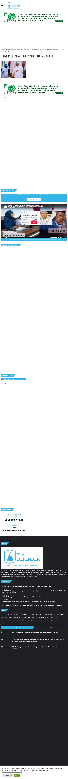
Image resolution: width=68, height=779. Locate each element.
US (23, 623)
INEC (36, 620)
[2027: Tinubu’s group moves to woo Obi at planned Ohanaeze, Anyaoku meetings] (5, 708)
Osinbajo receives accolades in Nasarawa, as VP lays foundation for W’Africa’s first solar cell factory (32, 49)
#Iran (15, 614)
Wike (28, 623)
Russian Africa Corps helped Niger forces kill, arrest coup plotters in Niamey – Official (36, 632)
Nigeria (51, 620)
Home (3, 49)
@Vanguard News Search (20, 617)
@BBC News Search (23, 614)
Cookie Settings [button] (7, 775)
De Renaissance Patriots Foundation (10, 620)
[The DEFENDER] (14, 5)
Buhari (56, 617)
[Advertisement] (34, 36)
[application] (34, 222)
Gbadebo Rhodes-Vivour (27, 620)
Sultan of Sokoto (6, 623)
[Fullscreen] (64, 239)
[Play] (3, 239)
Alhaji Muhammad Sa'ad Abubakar (40, 617)
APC (52, 617)
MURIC (46, 620)
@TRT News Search (7, 617)
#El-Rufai (10, 614)
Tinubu (13, 623)
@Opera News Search (36, 614)
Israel (41, 620)
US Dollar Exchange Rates (10, 379)
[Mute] (62, 239)
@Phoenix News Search (48, 614)
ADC (29, 617)
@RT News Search (61, 614)
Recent (18, 627)
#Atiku (3, 614)
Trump (19, 623)
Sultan (57, 620)
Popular (50, 627)
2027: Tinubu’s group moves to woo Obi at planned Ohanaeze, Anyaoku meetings (35, 647)
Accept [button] (17, 775)
